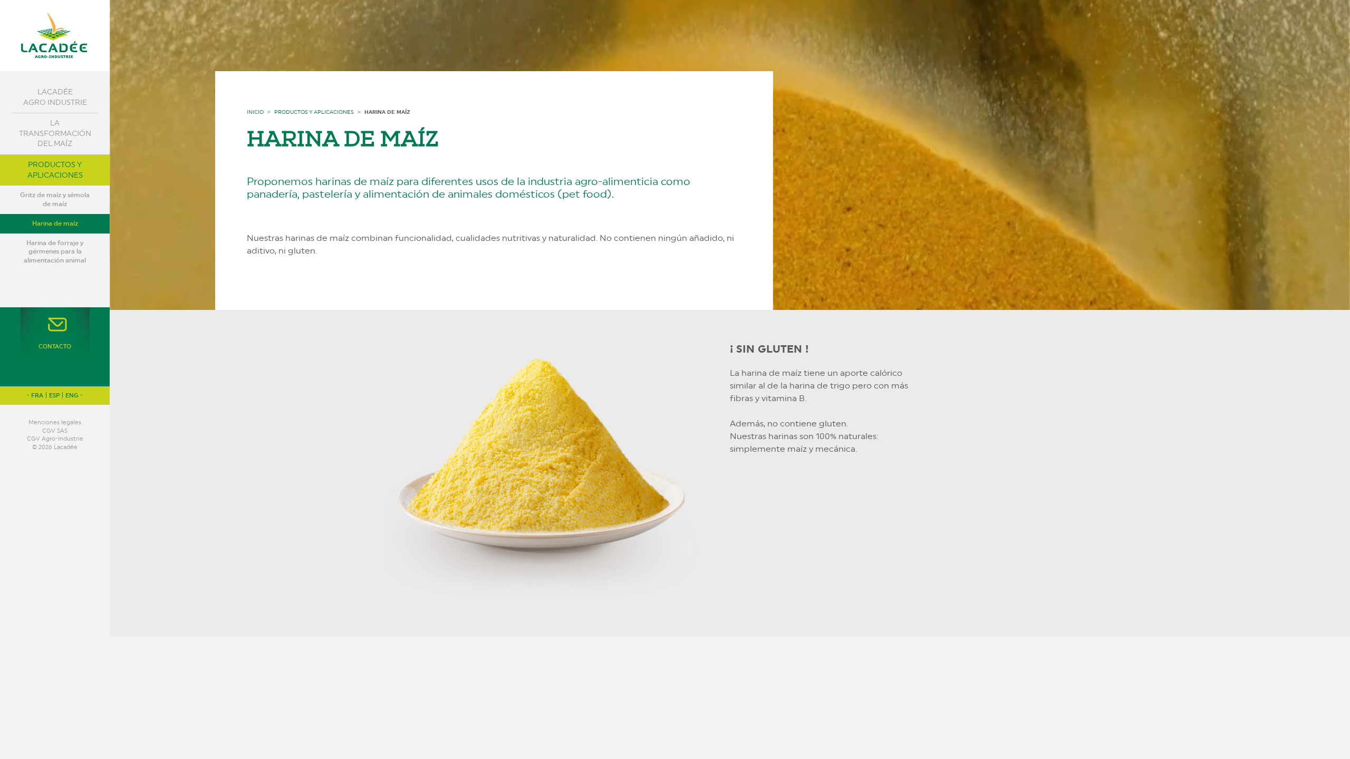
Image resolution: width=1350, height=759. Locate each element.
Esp (54, 395)
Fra (37, 395)
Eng (72, 395)
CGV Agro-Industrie (55, 438)
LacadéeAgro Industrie (55, 96)
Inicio (255, 112)
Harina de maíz (55, 223)
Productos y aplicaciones (55, 169)
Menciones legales (54, 422)
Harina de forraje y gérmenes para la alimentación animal (55, 252)
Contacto (54, 346)
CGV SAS (55, 430)
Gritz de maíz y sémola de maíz (55, 199)
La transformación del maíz (55, 133)
